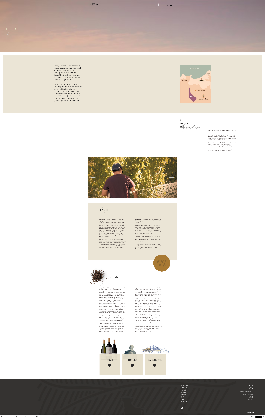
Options (252, 416)
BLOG (183, 397)
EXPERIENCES (186, 392)
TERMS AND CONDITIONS (187, 413)
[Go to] (109, 365)
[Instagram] (182, 407)
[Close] (263, 417)
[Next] (171, 177)
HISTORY (184, 385)
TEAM (183, 399)
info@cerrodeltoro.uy (248, 404)
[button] (167, 5)
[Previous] (93, 177)
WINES (183, 390)
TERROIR (184, 388)
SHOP (183, 394)
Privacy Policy (36, 416)
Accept (259, 416)
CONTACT (185, 401)
